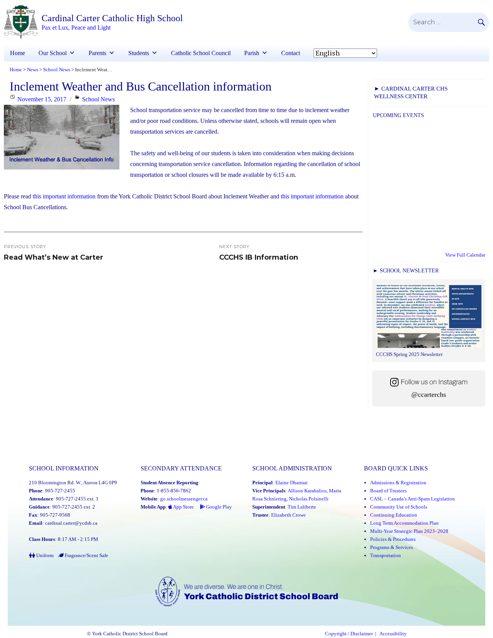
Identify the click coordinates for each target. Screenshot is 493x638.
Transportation (385, 555)
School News (98, 99)
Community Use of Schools (398, 507)
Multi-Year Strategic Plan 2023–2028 (409, 531)
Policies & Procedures (393, 539)
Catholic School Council (201, 53)
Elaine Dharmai (291, 482)
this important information (64, 196)
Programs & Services (391, 547)
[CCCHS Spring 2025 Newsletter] (428, 317)
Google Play (218, 507)
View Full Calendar (465, 255)
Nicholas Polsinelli (309, 499)
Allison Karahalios (307, 491)
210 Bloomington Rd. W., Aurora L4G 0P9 (73, 482)
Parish (251, 53)
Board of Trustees (388, 491)
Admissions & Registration (398, 482)
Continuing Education (393, 515)
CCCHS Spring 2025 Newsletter (409, 354)
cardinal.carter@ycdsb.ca (71, 523)
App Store (183, 507)
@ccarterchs (428, 394)
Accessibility (393, 633)
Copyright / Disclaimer (349, 633)
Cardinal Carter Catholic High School (112, 18)
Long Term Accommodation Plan (404, 523)
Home (17, 53)
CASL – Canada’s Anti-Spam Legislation (412, 499)
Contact (290, 53)
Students (138, 53)
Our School (53, 53)
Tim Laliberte (302, 507)
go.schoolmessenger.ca (184, 499)
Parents (97, 53)
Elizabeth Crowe (288, 515)
